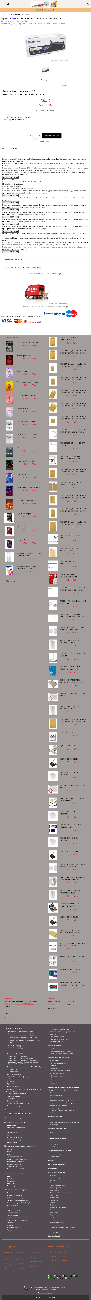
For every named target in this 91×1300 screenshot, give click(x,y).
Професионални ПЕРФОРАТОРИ (60, 1070)
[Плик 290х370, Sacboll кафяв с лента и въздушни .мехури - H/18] (53, 473)
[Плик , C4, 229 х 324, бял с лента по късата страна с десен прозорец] (53, 460)
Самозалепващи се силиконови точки (69, 576)
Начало (3, 14)
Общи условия (36, 1261)
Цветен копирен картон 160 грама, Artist (20, 1058)
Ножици (9, 1178)
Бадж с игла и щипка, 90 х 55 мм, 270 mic (73, 602)
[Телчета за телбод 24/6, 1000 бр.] (53, 961)
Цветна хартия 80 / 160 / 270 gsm (17, 1054)
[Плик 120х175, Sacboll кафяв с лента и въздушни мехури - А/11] (53, 355)
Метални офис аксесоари (14, 1140)
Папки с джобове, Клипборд (15, 1161)
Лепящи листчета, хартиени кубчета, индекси (64, 1120)
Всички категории (45, 10)
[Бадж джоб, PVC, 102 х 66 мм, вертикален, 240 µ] (53, 868)
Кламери (53, 1078)
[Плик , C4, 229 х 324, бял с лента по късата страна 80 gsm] (53, 618)
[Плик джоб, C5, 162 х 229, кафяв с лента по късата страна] (53, 487)
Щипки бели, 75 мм (68, 746)
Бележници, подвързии (57, 1178)
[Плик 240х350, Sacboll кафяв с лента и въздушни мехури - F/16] (53, 513)
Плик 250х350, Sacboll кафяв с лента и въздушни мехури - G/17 (73, 497)
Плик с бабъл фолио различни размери (69, 339)
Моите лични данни (45, 1293)
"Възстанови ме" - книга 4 (26, 421)
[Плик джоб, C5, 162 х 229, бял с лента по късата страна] (53, 434)
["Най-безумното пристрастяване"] (9, 491)
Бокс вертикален (12, 1132)
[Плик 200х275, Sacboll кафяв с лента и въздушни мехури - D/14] (53, 381)
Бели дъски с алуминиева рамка (59, 1029)
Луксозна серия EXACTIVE (15, 1169)
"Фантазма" (21, 527)
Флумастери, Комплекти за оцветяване (62, 1193)
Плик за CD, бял (67, 733)
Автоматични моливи (13, 1213)
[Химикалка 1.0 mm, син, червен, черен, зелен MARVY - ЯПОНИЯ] (53, 987)
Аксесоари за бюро (55, 1116)
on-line (13, 18)
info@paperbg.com (61, 1252)
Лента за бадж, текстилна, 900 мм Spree (72, 800)
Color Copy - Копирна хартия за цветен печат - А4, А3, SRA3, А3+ (23, 1041)
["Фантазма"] (9, 531)
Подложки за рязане (56, 1108)
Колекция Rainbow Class (14, 1166)
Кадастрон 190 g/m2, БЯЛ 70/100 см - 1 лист (71, 892)
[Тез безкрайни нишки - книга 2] (9, 399)
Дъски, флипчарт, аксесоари (15, 1122)
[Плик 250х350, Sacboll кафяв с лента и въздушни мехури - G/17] (53, 500)
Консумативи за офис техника (59, 1150)
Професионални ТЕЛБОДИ (58, 1063)
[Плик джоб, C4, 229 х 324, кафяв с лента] (53, 552)
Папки (9, 1151)
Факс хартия (25, 14)
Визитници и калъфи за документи (17, 1159)
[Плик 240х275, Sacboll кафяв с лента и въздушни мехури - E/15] (53, 407)
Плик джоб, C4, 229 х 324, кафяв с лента (71, 549)
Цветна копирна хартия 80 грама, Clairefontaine (22, 1060)
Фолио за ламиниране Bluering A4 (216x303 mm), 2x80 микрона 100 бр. (71, 668)
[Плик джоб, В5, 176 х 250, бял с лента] (53, 658)
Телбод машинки (55, 1060)
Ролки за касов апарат (13, 1096)
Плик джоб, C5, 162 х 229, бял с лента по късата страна (72, 431)
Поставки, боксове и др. (57, 1128)
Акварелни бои (54, 1195)
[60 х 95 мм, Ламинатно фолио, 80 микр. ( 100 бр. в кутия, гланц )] (53, 684)
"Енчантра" (21, 540)
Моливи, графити (55, 1188)
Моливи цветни (54, 1190)
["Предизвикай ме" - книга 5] (9, 439)
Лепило (9, 1176)
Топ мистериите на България (27, 342)
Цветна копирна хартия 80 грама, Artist (20, 1056)
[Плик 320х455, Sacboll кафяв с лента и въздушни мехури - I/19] (53, 724)
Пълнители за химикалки (14, 1195)
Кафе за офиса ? (54, 1236)
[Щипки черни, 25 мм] (53, 855)
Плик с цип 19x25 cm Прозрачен (69, 839)
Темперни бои (54, 1197)
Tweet (64, 85)
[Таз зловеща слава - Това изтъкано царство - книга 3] (9, 373)
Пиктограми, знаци (12, 1101)
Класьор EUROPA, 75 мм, (70, 970)
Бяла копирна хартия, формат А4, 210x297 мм (22, 1034)
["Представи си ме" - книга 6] (9, 452)
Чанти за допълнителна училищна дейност (63, 1227)
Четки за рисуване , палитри (58, 1207)
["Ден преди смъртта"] (9, 518)
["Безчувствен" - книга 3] (9, 465)
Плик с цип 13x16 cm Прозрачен (69, 773)
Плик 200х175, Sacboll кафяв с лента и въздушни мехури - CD (73, 418)
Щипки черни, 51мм (69, 917)
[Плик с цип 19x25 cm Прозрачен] (53, 842)
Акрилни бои (54, 1200)
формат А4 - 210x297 (14, 1045)
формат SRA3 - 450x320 (15, 1049)
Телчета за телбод (56, 1076)
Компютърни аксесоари (57, 1139)
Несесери (53, 1225)
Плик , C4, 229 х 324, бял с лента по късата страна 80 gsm (72, 615)
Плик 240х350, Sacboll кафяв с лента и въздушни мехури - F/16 (73, 510)
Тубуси (52, 1132)
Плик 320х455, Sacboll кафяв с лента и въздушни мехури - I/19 (73, 721)
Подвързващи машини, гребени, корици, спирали (65, 1103)
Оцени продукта (46, 80)
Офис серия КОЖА (13, 1142)
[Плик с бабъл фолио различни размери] (53, 342)
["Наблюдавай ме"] (9, 412)
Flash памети (54, 1144)
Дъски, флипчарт (55, 1230)
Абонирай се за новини (13, 1014)
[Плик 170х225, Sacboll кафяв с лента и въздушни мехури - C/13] (53, 368)
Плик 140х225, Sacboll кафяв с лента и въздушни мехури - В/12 (73, 392)
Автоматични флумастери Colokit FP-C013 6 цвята (29, 554)
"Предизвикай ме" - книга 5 (27, 435)
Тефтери (52, 1180)
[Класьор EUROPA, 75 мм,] (53, 974)
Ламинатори (53, 1093)
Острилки (10, 1225)
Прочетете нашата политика (46, 1289)
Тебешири (53, 1205)
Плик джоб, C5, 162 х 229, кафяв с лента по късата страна (71, 484)
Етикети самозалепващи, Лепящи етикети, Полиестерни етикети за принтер (23, 1090)
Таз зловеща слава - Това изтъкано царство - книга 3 (29, 370)
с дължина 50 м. (13, 1069)
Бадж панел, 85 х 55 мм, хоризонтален (70, 826)
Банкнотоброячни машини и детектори (62, 1110)
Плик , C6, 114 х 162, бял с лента (71, 536)
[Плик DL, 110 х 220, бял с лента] (53, 566)
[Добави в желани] (87, 129)
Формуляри (52, 1168)
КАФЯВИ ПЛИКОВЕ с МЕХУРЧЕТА (18, 1114)
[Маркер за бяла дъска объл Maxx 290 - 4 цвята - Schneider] (53, 947)
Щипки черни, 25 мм (69, 851)
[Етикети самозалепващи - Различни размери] (53, 908)
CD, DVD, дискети (56, 1147)
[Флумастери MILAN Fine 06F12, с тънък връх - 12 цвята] (9, 570)
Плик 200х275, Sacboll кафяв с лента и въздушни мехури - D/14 (73, 378)
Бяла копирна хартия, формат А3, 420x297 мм (22, 1036)
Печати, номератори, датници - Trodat (61, 1053)
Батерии (51, 1160)
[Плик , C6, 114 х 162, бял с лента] (53, 539)
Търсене (20, 1268)
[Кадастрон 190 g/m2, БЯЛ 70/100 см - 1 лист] (53, 895)
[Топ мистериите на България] (9, 346)
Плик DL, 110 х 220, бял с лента (70, 563)
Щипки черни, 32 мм (69, 759)
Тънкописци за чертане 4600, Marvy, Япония (20, 1203)
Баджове (52, 1048)
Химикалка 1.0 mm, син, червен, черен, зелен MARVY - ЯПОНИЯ (73, 984)
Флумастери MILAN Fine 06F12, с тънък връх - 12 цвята (29, 567)
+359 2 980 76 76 (63, 1260)
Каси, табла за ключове (57, 1164)
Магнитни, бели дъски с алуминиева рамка (63, 1032)
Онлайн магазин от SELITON (45, 1298)
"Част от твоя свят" (24, 474)
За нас (33, 1257)
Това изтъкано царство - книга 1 (29, 382)
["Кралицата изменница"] (9, 504)
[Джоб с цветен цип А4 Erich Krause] (53, 789)
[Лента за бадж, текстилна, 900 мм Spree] (53, 803)
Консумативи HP (56, 1156)
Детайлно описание (13, 259)
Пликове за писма (11, 1110)
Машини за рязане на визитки (59, 1105)
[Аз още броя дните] (9, 360)
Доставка (34, 1266)
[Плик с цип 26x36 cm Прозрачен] (53, 816)
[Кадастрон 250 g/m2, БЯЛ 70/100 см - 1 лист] (53, 710)
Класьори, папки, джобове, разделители (19, 1146)
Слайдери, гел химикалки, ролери (17, 1198)
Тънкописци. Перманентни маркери (17, 1200)
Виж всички (8, 1018)
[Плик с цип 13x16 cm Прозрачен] (53, 776)
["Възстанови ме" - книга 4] (9, 425)
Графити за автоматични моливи (17, 1220)
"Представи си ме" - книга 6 (27, 448)
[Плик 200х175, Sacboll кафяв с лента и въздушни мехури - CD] (53, 421)
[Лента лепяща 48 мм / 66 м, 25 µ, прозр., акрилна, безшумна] (53, 882)
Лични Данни (36, 1252)
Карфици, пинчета (56, 1082)
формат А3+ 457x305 (14, 1051)
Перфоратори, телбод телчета (59, 1057)
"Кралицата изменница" (25, 500)
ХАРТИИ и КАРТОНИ (13, 14)
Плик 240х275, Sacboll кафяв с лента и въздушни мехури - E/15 (73, 405)
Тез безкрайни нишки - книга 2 (28, 395)
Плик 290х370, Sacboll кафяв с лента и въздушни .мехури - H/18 (73, 471)
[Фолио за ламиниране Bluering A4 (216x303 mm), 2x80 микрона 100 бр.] (53, 671)
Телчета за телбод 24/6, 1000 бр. (72, 958)
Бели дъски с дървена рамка (58, 1027)
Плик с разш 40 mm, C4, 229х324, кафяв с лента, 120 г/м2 (73, 931)
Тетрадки (53, 1175)
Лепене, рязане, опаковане (14, 1173)
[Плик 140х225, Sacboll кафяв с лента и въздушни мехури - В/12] (53, 394)
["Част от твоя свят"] (9, 478)
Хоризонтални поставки (14, 1135)
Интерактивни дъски (56, 1041)
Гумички (9, 1230)
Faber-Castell (54, 1232)
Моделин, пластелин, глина (58, 1222)
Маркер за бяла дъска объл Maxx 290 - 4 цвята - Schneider (72, 945)
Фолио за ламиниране (56, 1095)
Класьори (9, 1149)
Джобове (9, 1154)
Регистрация (21, 1259)
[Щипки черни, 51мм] (53, 921)
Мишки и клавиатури (56, 1142)
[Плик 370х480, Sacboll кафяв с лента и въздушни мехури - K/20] (53, 526)
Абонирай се (10, 581)
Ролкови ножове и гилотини (58, 1098)
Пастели (52, 1202)
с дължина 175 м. (13, 1071)
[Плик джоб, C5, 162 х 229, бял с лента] (53, 447)
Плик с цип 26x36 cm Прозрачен (69, 813)
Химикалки (10, 1193)
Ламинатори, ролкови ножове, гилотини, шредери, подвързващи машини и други (63, 1089)
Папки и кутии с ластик (14, 1164)
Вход (5, 1268)
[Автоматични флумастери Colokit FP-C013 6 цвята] (9, 557)
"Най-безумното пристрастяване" (29, 487)
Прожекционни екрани (57, 1036)
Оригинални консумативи (58, 1154)
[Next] (42, 1006)
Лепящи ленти (11, 1183)
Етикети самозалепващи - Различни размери (72, 905)
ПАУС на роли (12, 1079)
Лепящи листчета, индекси (15, 1106)
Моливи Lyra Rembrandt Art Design (17, 1218)
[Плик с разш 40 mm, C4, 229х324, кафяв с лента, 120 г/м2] (53, 934)
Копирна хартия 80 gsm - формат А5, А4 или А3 (21, 1031)
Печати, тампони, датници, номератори (62, 1051)
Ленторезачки (11, 1181)
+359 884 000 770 (63, 1256)
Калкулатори (54, 1124)
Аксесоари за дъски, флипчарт (59, 1039)
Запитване (21, 1264)
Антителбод (53, 1065)
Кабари (53, 1080)
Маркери (9, 1208)
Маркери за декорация (13, 1210)
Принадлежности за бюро (14, 1137)
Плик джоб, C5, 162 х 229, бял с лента (72, 444)
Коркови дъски (11, 1125)
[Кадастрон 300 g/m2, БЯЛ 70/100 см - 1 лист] (53, 645)
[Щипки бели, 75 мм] (53, 750)
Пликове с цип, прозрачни (14, 1118)
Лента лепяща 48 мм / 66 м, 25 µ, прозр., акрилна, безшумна (72, 879)
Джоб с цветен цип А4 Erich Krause (73, 786)
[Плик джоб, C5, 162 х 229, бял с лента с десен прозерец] (53, 592)
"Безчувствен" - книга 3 (25, 461)
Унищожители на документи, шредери (61, 1100)
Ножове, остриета (12, 1186)
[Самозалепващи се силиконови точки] (53, 579)
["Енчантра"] (9, 544)
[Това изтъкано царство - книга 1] (9, 386)
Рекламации (8, 1264)
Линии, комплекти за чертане (16, 1227)
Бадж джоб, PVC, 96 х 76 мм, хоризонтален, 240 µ (72, 628)
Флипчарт (53, 1034)
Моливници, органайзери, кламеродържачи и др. (65, 1122)
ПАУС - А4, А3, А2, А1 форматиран (19, 1077)
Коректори (10, 1222)
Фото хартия (10, 1081)
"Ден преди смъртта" (24, 514)
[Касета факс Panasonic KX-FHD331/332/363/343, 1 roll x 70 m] (45, 62)
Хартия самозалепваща (14, 1086)
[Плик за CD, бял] (53, 737)
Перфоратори (54, 1068)
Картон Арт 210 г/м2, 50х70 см (17, 1064)
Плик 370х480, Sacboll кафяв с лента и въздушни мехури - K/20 (73, 523)
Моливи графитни (12, 1215)
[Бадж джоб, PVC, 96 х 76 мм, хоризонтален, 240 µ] (53, 631)
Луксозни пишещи (12, 1205)
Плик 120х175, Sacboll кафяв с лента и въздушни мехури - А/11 (73, 352)
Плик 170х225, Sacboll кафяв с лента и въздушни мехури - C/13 (73, 365)
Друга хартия (11, 1084)
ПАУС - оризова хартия (14, 1074)
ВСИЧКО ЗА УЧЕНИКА (57, 1172)
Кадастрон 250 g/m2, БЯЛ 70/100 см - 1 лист (71, 707)
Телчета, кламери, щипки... (58, 1073)
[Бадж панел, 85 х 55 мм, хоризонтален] (53, 829)
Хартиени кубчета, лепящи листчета (18, 1103)
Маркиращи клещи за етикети (17, 1093)
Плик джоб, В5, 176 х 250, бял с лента (72, 655)
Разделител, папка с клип (14, 1157)
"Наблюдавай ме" (23, 408)
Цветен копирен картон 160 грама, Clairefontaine (23, 1062)
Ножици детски (54, 1212)
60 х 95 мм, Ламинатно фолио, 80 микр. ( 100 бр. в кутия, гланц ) (71, 681)
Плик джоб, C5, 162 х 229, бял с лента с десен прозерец (72, 589)
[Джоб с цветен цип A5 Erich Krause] (53, 697)
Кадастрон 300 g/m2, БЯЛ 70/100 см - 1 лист (71, 642)
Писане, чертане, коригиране (15, 1190)
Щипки (53, 1084)
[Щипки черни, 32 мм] (53, 763)
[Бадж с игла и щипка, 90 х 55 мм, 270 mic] (53, 605)
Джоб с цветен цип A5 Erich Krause (73, 694)
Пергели (52, 1135)
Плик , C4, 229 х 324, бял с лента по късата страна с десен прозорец (72, 457)
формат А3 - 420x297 (14, 1047)
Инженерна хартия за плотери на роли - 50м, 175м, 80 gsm (25, 1067)
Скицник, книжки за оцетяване (59, 1220)
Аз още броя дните (24, 356)
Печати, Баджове (54, 1045)
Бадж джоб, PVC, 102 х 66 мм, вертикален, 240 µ (73, 865)
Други (52, 1113)
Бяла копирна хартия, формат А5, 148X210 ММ (22, 1037)
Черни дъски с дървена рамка (16, 1127)
